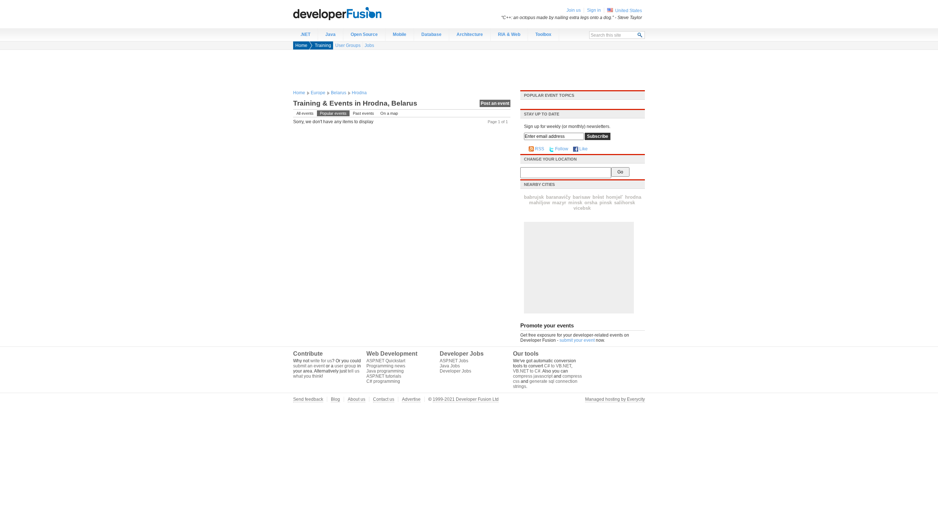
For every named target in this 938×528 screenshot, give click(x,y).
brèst (598, 197)
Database (431, 34)
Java (330, 34)
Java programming (385, 371)
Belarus (338, 92)
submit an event (309, 365)
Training (323, 45)
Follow (561, 148)
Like (583, 148)
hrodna (633, 197)
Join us (573, 10)
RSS (539, 148)
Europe (318, 92)
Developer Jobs (455, 371)
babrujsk (534, 197)
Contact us (383, 399)
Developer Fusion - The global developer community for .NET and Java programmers (355, 13)
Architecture (470, 34)
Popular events (333, 113)
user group (345, 365)
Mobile (399, 34)
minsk (575, 202)
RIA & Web (509, 34)
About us (356, 399)
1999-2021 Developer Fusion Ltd (466, 399)
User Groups (348, 45)
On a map (389, 113)
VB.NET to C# (526, 371)
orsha (590, 202)
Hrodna (359, 92)
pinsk (605, 202)
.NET (305, 34)
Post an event (495, 103)
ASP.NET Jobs (454, 360)
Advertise (411, 399)
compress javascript (533, 376)
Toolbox (543, 34)
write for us (321, 360)
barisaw (581, 197)
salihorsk (624, 202)
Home (301, 45)
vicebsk (582, 208)
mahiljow (539, 202)
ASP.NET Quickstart (385, 360)
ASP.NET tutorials (383, 376)
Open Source (364, 34)
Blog (335, 399)
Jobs (369, 45)
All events (305, 113)
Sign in (594, 10)
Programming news (385, 365)
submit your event (577, 340)
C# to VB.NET (557, 365)
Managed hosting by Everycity (615, 399)
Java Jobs (450, 365)
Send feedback (308, 399)
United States (628, 10)
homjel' (614, 197)
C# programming (383, 381)
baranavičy (558, 197)
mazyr (559, 202)
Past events (363, 113)
